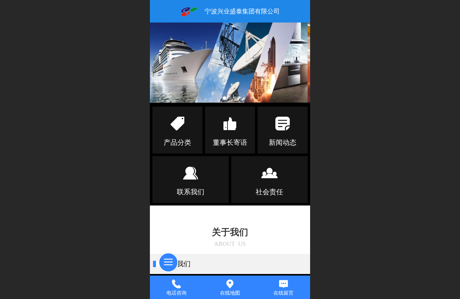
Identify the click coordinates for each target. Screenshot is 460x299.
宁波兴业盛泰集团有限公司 (242, 11)
